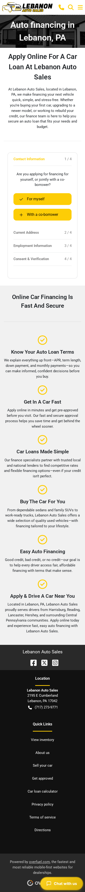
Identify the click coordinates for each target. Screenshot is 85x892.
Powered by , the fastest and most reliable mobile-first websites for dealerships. (42, 867)
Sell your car (42, 765)
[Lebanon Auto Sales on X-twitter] (42, 662)
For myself (36, 199)
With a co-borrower (42, 214)
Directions (42, 830)
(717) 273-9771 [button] (46, 707)
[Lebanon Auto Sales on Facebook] (31, 662)
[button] (61, 7)
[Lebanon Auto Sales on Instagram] (53, 662)
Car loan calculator (43, 791)
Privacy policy (42, 804)
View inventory (42, 740)
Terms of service (42, 817)
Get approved (42, 778)
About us (42, 753)
